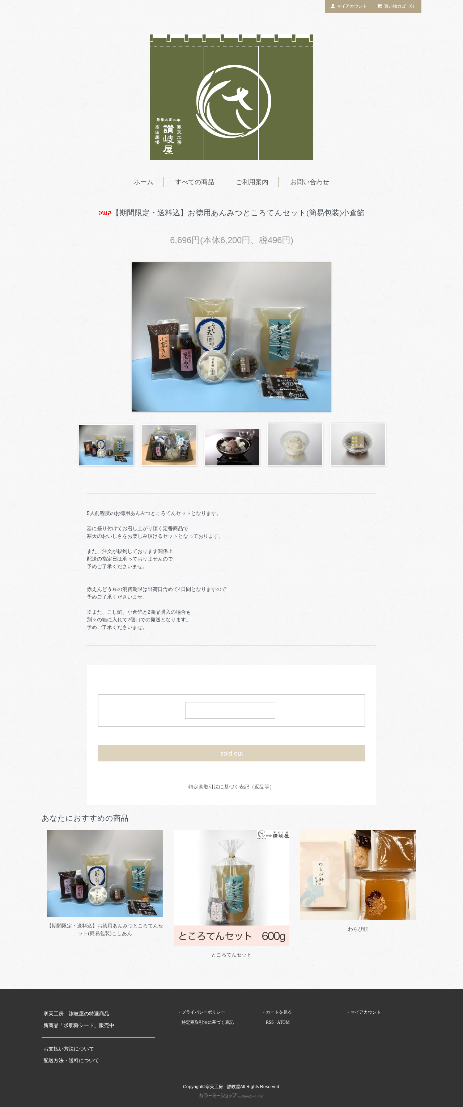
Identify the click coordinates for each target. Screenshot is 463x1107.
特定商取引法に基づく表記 (208, 1022)
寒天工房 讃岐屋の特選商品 (76, 1014)
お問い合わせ (309, 182)
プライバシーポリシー (203, 1012)
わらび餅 (358, 929)
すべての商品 (194, 182)
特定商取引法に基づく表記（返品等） (231, 787)
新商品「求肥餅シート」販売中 (78, 1025)
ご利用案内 (252, 182)
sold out (231, 752)
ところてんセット (234, 955)
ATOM (283, 1022)
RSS (270, 1022)
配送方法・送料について (71, 1060)
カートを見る (279, 1012)
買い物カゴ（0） (400, 6)
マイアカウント (352, 6)
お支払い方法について (68, 1049)
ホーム (143, 182)
